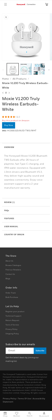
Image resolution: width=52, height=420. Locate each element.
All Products (19, 79)
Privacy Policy (11, 329)
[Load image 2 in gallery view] (26, 69)
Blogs (8, 279)
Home (5, 79)
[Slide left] (3, 70)
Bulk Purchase (12, 297)
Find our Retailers (13, 270)
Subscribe (40, 351)
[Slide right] (49, 70)
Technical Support (13, 316)
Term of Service (12, 325)
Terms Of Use (24, 399)
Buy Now (8, 125)
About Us (9, 261)
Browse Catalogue (13, 265)
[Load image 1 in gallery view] (13, 69)
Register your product (15, 312)
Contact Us (10, 274)
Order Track (11, 293)
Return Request (12, 320)
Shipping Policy (12, 334)
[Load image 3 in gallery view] (39, 69)
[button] (5, 4)
